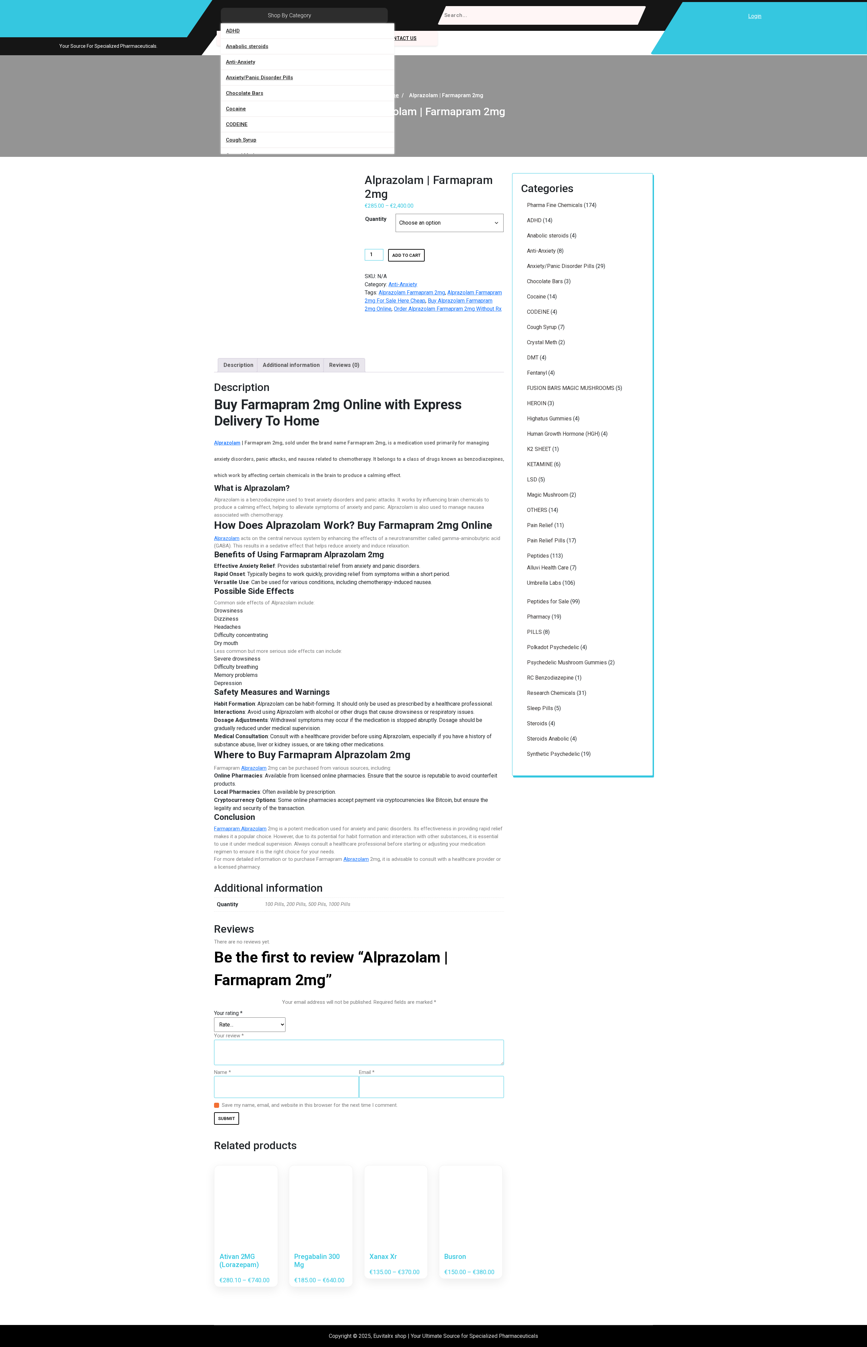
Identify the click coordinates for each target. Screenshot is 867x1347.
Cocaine (236, 109)
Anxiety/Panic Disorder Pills (259, 78)
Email (367, 1072)
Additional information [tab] (291, 365)
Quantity (375, 219)
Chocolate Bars (244, 93)
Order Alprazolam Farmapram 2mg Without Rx (448, 309)
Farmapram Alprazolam (240, 829)
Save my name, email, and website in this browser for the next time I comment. (310, 1105)
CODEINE (237, 124)
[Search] (637, 15)
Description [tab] (238, 365)
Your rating (228, 1013)
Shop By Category (289, 15)
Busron (455, 1256)
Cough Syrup (241, 140)
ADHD (233, 31)
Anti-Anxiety (240, 62)
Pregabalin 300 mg (317, 1260)
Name (222, 1072)
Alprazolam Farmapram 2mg (412, 292)
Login (754, 16)
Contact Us (402, 38)
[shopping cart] (773, 16)
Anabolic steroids (247, 46)
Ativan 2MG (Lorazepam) (239, 1260)
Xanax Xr (383, 1256)
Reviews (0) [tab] (344, 365)
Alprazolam (227, 443)
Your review (229, 1036)
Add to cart (406, 255)
